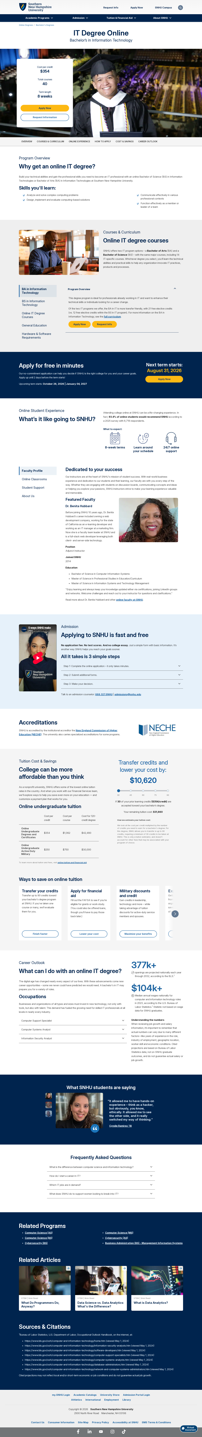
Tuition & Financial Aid (119, 17)
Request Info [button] (104, 324)
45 (131, 795)
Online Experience (79, 141)
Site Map (83, 1422)
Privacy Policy (100, 1422)
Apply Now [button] (45, 108)
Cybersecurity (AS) (116, 1237)
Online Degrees (26, 25)
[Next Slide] (175, 913)
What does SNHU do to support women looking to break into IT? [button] (83, 1193)
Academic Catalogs (85, 1394)
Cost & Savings (125, 141)
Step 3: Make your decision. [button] (78, 683)
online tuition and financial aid (72, 862)
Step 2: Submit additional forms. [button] (80, 674)
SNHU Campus (163, 7)
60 (143, 795)
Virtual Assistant (190, 1428)
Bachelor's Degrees (45, 25)
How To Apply (103, 141)
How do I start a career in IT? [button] (64, 1175)
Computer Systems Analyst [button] (35, 1029)
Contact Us (37, 1422)
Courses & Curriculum (50, 141)
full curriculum (112, 316)
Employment (111, 1399)
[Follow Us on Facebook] (78, 1432)
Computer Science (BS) (38, 1237)
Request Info (110, 7)
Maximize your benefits (138, 933)
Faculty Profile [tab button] (32, 471)
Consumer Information (61, 1422)
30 (118, 795)
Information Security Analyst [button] (36, 1038)
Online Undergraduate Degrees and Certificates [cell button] (30, 833)
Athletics (76, 1399)
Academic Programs (37, 17)
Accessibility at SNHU (125, 1422)
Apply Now (136, 7)
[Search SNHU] (180, 7)
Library (126, 1399)
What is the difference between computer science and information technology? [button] (91, 1167)
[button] (48, 1096)
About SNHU (160, 17)
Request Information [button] (45, 117)
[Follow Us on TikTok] (123, 1432)
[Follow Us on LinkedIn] (89, 1432)
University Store (109, 1394)
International (93, 1399)
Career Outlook (147, 141)
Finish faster (40, 933)
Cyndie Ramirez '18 (120, 1125)
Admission (78, 17)
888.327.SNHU (104, 694)
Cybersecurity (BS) (36, 1243)
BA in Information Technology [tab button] (34, 291)
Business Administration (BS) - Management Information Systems (144, 1243)
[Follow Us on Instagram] (112, 1432)
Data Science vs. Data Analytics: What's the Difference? (100, 1304)
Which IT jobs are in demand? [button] (65, 1184)
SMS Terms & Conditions (156, 1422)
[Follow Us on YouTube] (100, 1432)
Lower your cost (89, 933)
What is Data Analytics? (151, 1303)
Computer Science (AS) (39, 1232)
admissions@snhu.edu (127, 694)
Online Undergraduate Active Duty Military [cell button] (30, 849)
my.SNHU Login (61, 1394)
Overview (26, 141)
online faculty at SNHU (129, 599)
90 (168, 795)
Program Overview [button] (79, 289)
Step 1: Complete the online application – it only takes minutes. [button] (96, 666)
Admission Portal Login (136, 1394)
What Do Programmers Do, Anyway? (40, 1304)
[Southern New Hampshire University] (35, 7)
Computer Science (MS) (119, 1232)
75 (155, 795)
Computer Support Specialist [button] (36, 1020)
